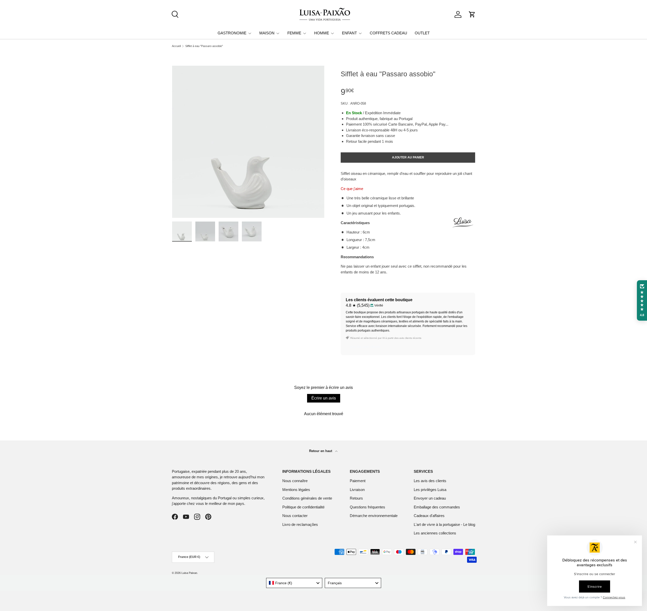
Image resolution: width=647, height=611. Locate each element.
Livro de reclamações (300, 524)
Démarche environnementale (374, 515)
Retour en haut (321, 451)
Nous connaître (295, 481)
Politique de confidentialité (303, 507)
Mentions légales (296, 489)
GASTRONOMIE (232, 33)
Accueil (176, 46)
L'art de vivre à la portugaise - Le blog (444, 524)
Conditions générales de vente (307, 498)
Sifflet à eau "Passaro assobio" (204, 46)
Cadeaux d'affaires (429, 515)
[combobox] (294, 583)
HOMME (321, 33)
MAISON (266, 33)
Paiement (357, 481)
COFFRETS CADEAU (388, 33)
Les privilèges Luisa (430, 489)
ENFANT (349, 33)
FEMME (294, 33)
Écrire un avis (323, 398)
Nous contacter (295, 515)
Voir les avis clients (365, 347)
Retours (356, 498)
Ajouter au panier (408, 157)
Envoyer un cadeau (430, 498)
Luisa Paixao (189, 572)
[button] (472, 14)
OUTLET (422, 33)
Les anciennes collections (435, 533)
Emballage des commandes (437, 507)
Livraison (357, 489)
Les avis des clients (430, 481)
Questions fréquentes (367, 507)
